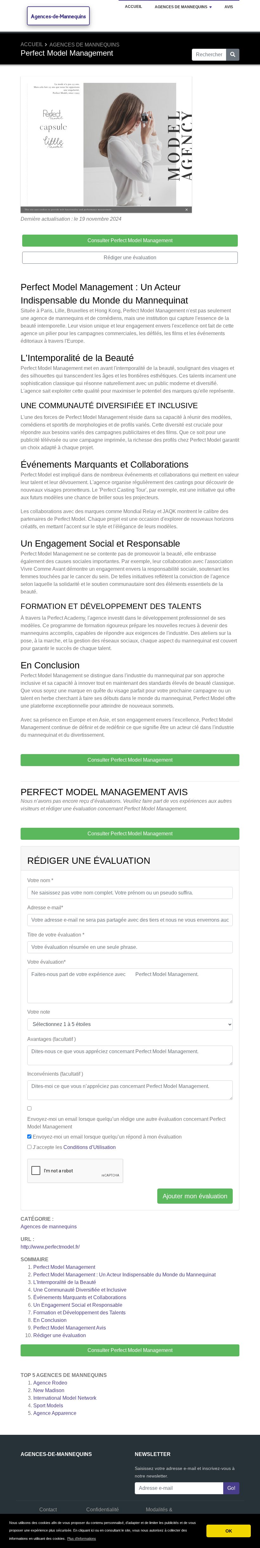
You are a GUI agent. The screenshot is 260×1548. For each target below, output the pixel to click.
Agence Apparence (54, 1413)
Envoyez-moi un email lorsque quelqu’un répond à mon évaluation (107, 1137)
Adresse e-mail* (45, 907)
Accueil (133, 6)
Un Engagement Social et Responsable (77, 1305)
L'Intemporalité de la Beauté (64, 1282)
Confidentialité (102, 1509)
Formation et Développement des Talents (79, 1312)
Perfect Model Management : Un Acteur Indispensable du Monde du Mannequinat (124, 1274)
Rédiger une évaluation (59, 1335)
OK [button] (228, 1530)
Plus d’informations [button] (81, 1538)
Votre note (38, 1012)
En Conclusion (50, 1320)
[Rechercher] (232, 55)
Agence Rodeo (50, 1382)
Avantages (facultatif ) (51, 1039)
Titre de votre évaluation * (55, 934)
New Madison (48, 1390)
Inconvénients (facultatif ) (55, 1074)
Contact (48, 1509)
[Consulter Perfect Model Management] (106, 145)
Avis (228, 7)
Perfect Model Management (64, 1267)
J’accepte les (74, 1147)
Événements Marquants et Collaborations (79, 1297)
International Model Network (64, 1398)
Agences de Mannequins (181, 7)
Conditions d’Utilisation (89, 1147)
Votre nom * (40, 880)
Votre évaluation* (46, 962)
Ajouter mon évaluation (195, 1196)
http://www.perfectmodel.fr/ (50, 1247)
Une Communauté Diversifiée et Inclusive (80, 1290)
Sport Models (48, 1405)
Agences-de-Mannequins (58, 16)
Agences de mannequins (84, 44)
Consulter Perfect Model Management (130, 1350)
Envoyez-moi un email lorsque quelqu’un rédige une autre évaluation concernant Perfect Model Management (126, 1122)
